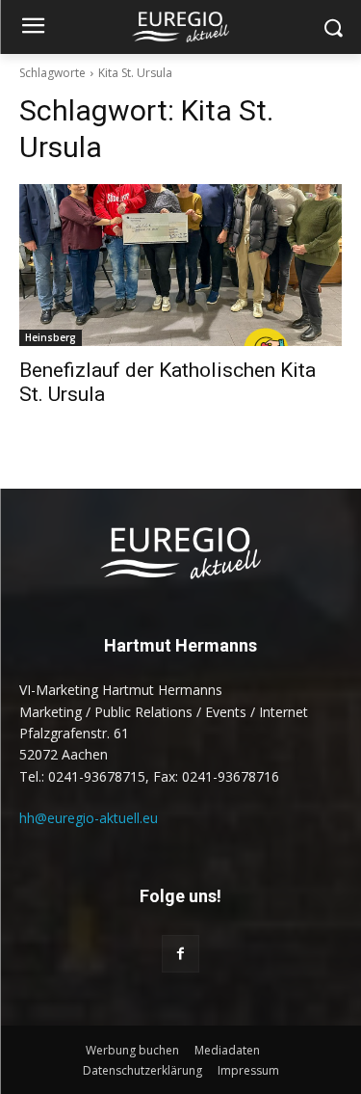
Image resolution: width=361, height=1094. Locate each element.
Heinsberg (50, 337)
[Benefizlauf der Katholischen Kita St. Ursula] (180, 265)
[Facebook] (180, 954)
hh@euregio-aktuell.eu (88, 818)
